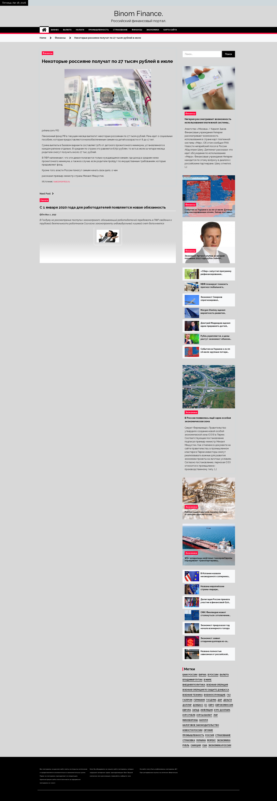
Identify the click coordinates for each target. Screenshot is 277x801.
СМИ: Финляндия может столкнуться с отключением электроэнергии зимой (216, 614)
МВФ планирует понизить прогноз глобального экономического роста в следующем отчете (214, 286)
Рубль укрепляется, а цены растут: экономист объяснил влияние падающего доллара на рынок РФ (216, 338)
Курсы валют (204, 715)
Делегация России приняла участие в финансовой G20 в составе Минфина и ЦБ (215, 601)
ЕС (205, 705)
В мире (208, 680)
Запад (195, 710)
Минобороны (190, 720)
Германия (199, 700)
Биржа (202, 675)
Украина (201, 740)
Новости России (192, 730)
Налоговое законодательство (201, 725)
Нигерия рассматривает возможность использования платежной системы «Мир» (208, 121)
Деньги (227, 700)
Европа (187, 710)
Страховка (189, 740)
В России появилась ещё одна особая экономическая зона (208, 420)
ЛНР (215, 715)
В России (213, 675)
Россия (209, 735)
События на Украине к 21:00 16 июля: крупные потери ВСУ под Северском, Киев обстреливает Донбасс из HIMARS (215, 351)
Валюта (67, 30)
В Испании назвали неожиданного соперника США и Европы (215, 575)
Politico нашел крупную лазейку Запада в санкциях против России (206, 513)
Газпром (187, 700)
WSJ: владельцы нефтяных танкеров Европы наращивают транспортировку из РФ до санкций (208, 559)
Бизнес (55, 30)
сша (204, 745)
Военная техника (193, 695)
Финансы (137, 30)
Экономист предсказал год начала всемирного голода (215, 626)
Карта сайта (170, 30)
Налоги (80, 30)
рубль (186, 745)
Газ (229, 695)
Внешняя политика (194, 685)
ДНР (220, 700)
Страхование (120, 30)
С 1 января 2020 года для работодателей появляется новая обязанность (103, 207)
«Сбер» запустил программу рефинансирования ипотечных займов (216, 273)
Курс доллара (222, 710)
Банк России (190, 675)
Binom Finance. (138, 14)
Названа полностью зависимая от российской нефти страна (214, 653)
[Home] (44, 30)
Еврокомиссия (224, 705)
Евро (211, 705)
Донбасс (198, 705)
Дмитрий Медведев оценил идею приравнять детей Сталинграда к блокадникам (216, 325)
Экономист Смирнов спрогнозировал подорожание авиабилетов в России (215, 299)
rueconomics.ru (62, 181)
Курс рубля (189, 715)
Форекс (211, 740)
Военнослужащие (214, 695)
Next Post (45, 193)
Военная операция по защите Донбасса (206, 690)
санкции (196, 745)
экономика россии (219, 745)
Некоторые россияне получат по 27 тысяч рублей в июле (107, 61)
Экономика (152, 30)
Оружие (208, 730)
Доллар (187, 705)
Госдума (211, 700)
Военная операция (217, 685)
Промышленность (98, 30)
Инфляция (207, 710)
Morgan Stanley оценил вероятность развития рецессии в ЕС (213, 312)
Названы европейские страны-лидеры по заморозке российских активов (214, 588)
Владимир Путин (192, 680)
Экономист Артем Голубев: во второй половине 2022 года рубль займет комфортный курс (205, 257)
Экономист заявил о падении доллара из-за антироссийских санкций (214, 640)
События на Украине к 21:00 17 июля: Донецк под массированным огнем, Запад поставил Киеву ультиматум (208, 211)
